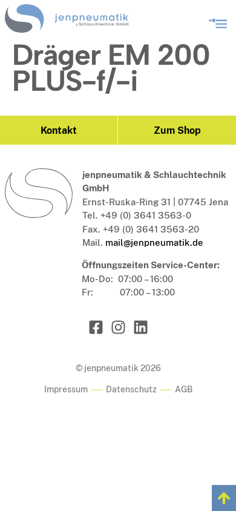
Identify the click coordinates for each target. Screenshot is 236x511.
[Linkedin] (140, 327)
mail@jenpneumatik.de (154, 242)
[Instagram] (118, 327)
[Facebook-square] (95, 327)
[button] (217, 21)
